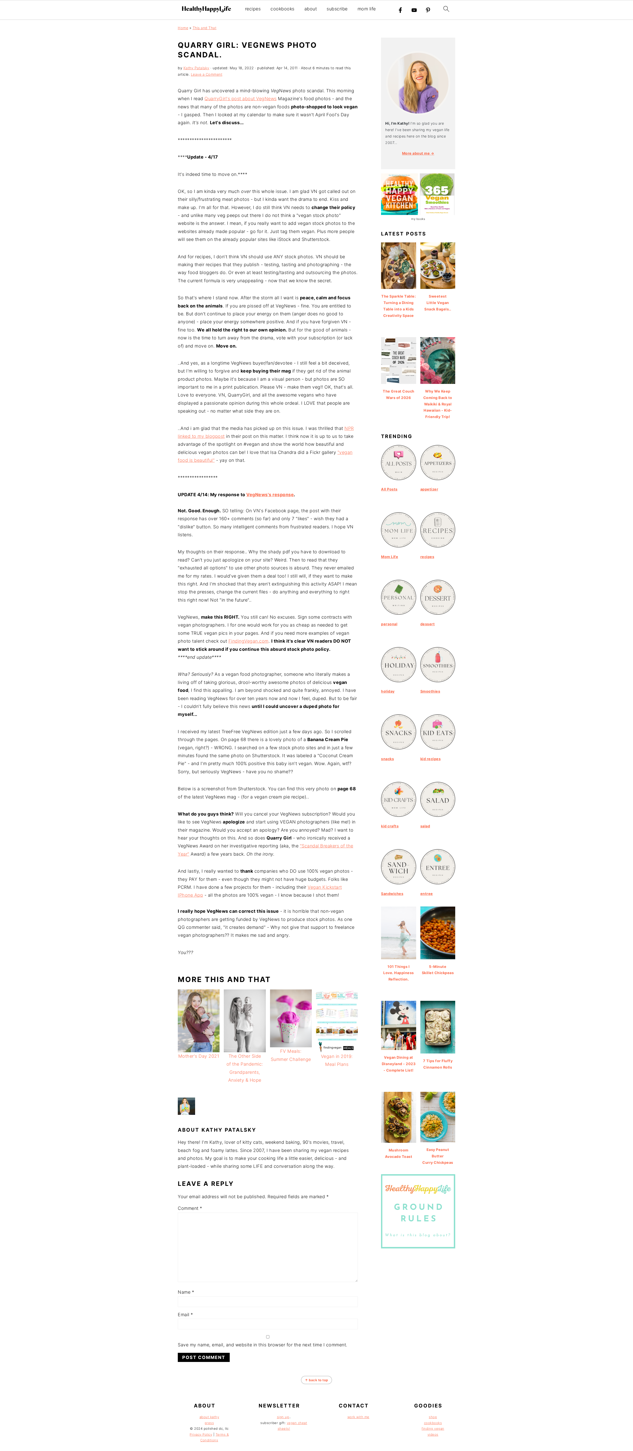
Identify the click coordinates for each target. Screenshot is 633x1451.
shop (433, 1417)
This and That (205, 28)
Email (185, 1314)
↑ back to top (316, 1380)
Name (186, 1292)
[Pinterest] (428, 10)
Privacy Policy (201, 1434)
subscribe (337, 8)
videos (433, 1434)
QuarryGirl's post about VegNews (240, 98)
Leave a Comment (207, 74)
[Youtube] (414, 10)
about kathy (209, 1417)
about (310, 8)
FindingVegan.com (248, 641)
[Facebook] (400, 10)
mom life (367, 8)
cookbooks (282, 8)
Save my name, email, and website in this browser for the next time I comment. (262, 1344)
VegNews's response (270, 494)
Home (183, 28)
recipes (253, 8)
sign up (283, 1417)
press (209, 1423)
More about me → (418, 153)
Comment (190, 1208)
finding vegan (433, 1428)
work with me (358, 1417)
